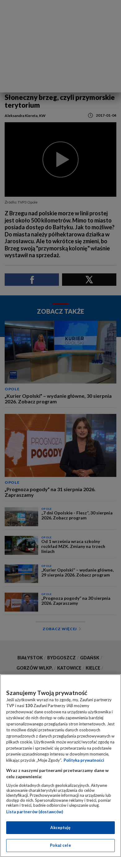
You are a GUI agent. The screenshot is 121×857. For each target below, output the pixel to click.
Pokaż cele (60, 845)
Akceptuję (60, 827)
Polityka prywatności (84, 760)
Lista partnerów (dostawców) (34, 811)
